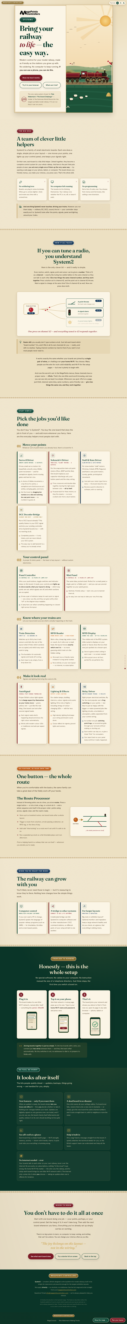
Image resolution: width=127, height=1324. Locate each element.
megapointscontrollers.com (67, 1290)
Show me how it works (31, 78)
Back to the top (90, 1256)
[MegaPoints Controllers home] (63, 1315)
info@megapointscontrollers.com (57, 1293)
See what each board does (41, 1256)
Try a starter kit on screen (68, 1256)
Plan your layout (118, 1320)
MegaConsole (51, 1321)
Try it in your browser (30, 85)
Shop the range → (101, 1320)
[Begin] (125, 668)
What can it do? (52, 85)
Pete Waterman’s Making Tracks (69, 1321)
